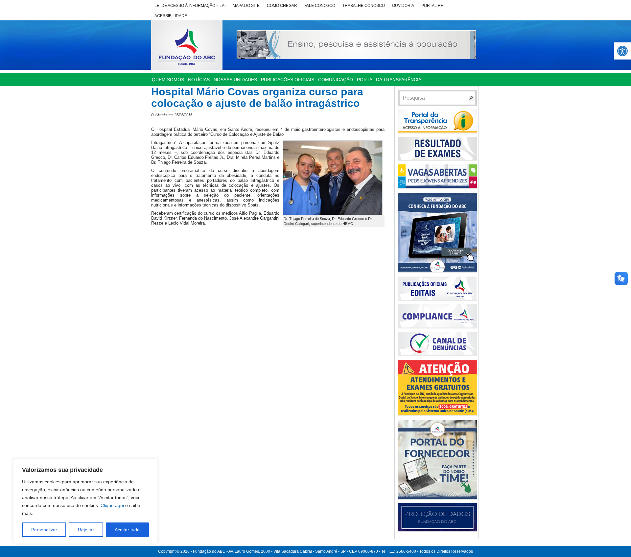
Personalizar (44, 529)
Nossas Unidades (235, 79)
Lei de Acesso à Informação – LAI (189, 5)
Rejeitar (86, 529)
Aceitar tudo (127, 529)
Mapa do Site (246, 5)
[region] (85, 501)
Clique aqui (112, 505)
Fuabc (186, 45)
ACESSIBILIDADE (170, 15)
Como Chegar (282, 5)
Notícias (199, 79)
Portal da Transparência (389, 79)
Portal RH (432, 5)
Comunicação (335, 79)
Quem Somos (168, 79)
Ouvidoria (403, 5)
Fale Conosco (319, 5)
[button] (622, 51)
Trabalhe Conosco (363, 5)
